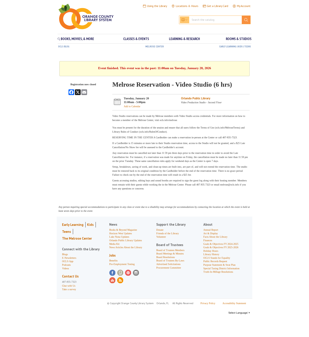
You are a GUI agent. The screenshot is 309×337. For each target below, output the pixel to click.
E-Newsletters (69, 258)
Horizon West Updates (120, 233)
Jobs (112, 255)
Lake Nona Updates (119, 237)
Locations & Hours (187, 6)
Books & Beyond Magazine (123, 230)
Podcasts (66, 265)
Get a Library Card (217, 6)
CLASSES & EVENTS (136, 38)
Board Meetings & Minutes (170, 253)
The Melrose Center (77, 238)
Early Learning (73, 224)
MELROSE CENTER (154, 46)
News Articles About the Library (125, 247)
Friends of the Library (167, 233)
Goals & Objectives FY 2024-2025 (220, 244)
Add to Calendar (132, 106)
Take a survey (69, 289)
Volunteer (161, 237)
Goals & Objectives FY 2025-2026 (220, 247)
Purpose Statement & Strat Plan (219, 265)
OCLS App (67, 261)
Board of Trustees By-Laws (170, 260)
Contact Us (70, 276)
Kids (90, 224)
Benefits (113, 260)
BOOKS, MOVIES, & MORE (77, 38)
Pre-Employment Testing (122, 264)
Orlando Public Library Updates (125, 240)
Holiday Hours (210, 251)
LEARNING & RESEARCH (184, 38)
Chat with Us (68, 285)
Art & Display (210, 233)
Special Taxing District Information (221, 268)
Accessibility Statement (234, 303)
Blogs (65, 254)
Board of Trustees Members (170, 250)
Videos (65, 268)
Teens (66, 231)
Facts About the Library (215, 237)
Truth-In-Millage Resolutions (218, 272)
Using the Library (157, 6)
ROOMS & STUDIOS (238, 38)
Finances (207, 240)
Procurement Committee (168, 267)
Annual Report (210, 230)
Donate (159, 230)
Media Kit (114, 244)
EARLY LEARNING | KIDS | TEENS (235, 46)
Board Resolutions (165, 257)
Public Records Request (215, 261)
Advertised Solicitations (168, 264)
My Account (244, 6)
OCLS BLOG (63, 46)
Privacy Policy (207, 303)
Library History (211, 254)
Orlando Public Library (195, 98)
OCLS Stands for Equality (216, 258)
